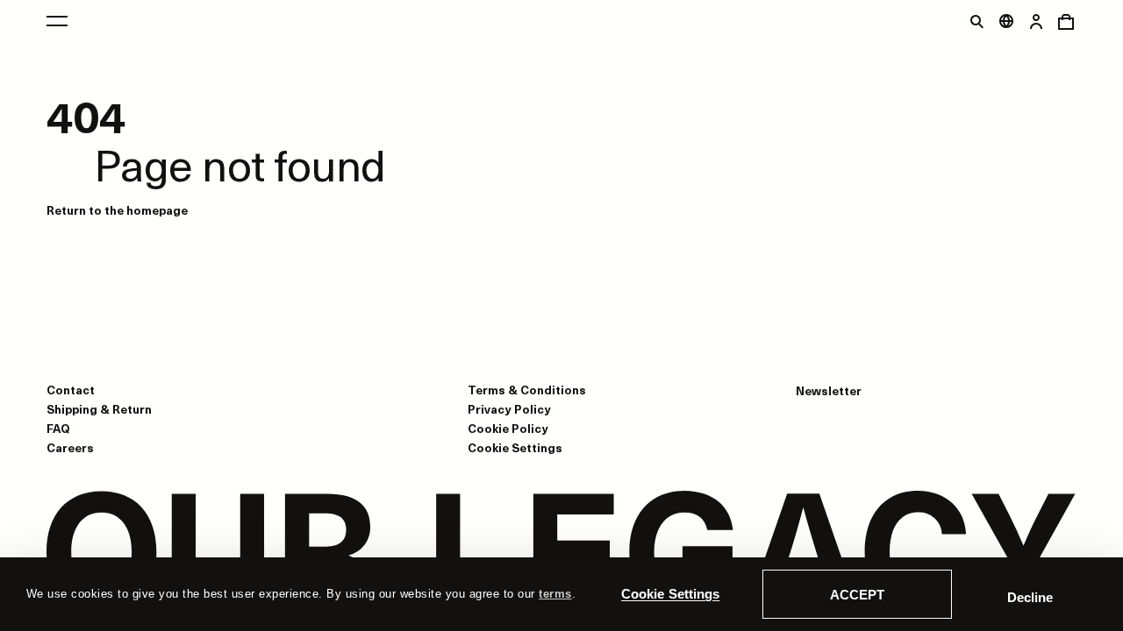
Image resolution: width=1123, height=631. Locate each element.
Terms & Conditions (527, 389)
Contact (70, 389)
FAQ (58, 428)
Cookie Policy (508, 428)
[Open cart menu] (1066, 21)
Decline (1030, 597)
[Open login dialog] (1036, 21)
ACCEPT (857, 594)
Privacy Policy (509, 409)
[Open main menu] (57, 21)
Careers (70, 447)
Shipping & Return (99, 409)
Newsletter (829, 391)
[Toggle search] (976, 21)
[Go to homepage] (561, 554)
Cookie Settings (670, 593)
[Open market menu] (1006, 21)
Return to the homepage (117, 210)
